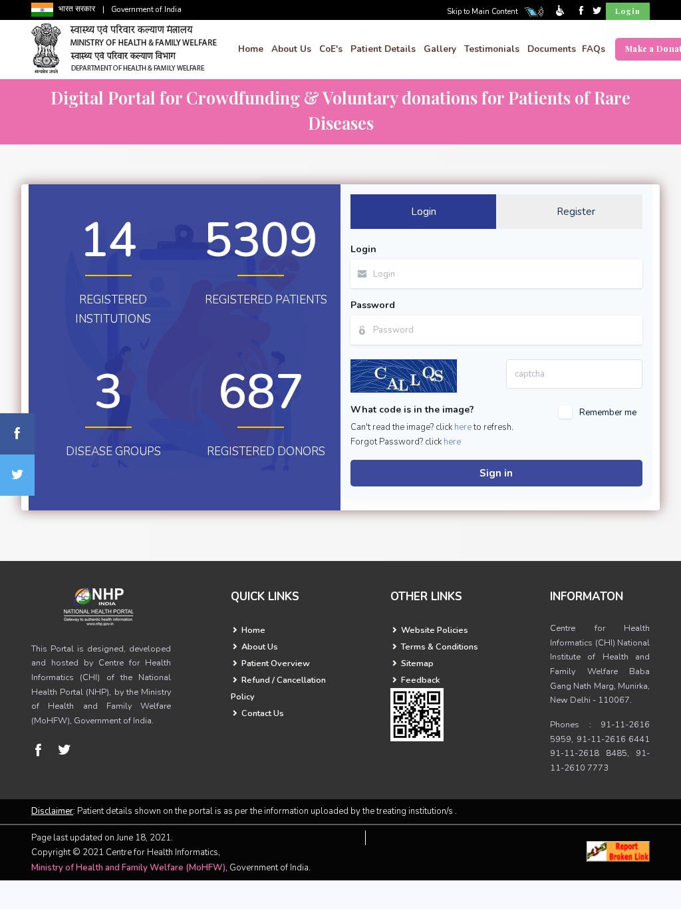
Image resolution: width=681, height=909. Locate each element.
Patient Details (383, 49)
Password (372, 305)
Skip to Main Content (482, 12)
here (463, 427)
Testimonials (491, 49)
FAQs (593, 49)
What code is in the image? (412, 409)
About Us (291, 49)
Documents (551, 49)
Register (576, 211)
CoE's (330, 49)
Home (250, 49)
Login (627, 11)
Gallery (440, 49)
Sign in (496, 473)
